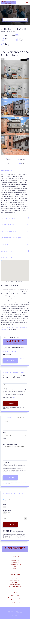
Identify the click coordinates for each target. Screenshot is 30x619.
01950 (4, 329)
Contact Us (11, 360)
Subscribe (11, 403)
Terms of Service (6, 483)
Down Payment (7, 510)
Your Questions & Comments (10, 444)
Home (3, 327)
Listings (8, 327)
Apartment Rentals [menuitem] (15, 580)
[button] (25, 20)
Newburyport (23, 327)
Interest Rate (6, 516)
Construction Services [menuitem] (15, 584)
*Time (4, 438)
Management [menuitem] (15, 582)
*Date (4, 432)
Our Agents (21, 358)
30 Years (7, 500)
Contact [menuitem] (15, 566)
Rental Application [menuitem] (15, 562)
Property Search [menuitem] (15, 578)
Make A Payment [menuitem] (15, 560)
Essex (16, 327)
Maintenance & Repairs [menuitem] (15, 586)
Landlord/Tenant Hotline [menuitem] (15, 564)
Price (4, 504)
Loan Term (5, 497)
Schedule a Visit (21, 417)
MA (12, 327)
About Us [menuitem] (15, 568)
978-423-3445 (9, 351)
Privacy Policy (15, 397)
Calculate (11, 525)
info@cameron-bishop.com (15, 598)
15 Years (13, 500)
